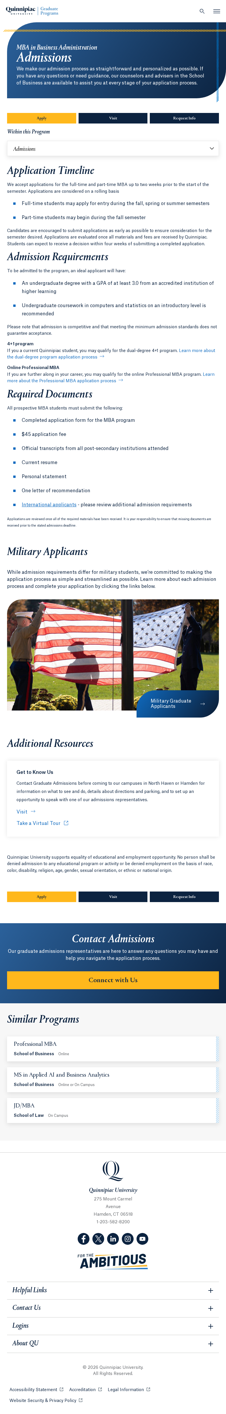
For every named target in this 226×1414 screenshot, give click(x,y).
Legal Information (129, 1390)
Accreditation (85, 1390)
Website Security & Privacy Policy (45, 1401)
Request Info (196, 118)
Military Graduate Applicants (171, 704)
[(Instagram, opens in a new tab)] (128, 1239)
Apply (56, 118)
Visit (113, 118)
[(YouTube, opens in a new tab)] (142, 1239)
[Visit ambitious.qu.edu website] (113, 1262)
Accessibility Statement (36, 1390)
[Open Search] (202, 11)
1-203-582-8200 (113, 1222)
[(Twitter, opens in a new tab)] (98, 1239)
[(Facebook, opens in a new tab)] (83, 1239)
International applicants (49, 505)
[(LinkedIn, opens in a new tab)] (113, 1239)
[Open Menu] (216, 11)
